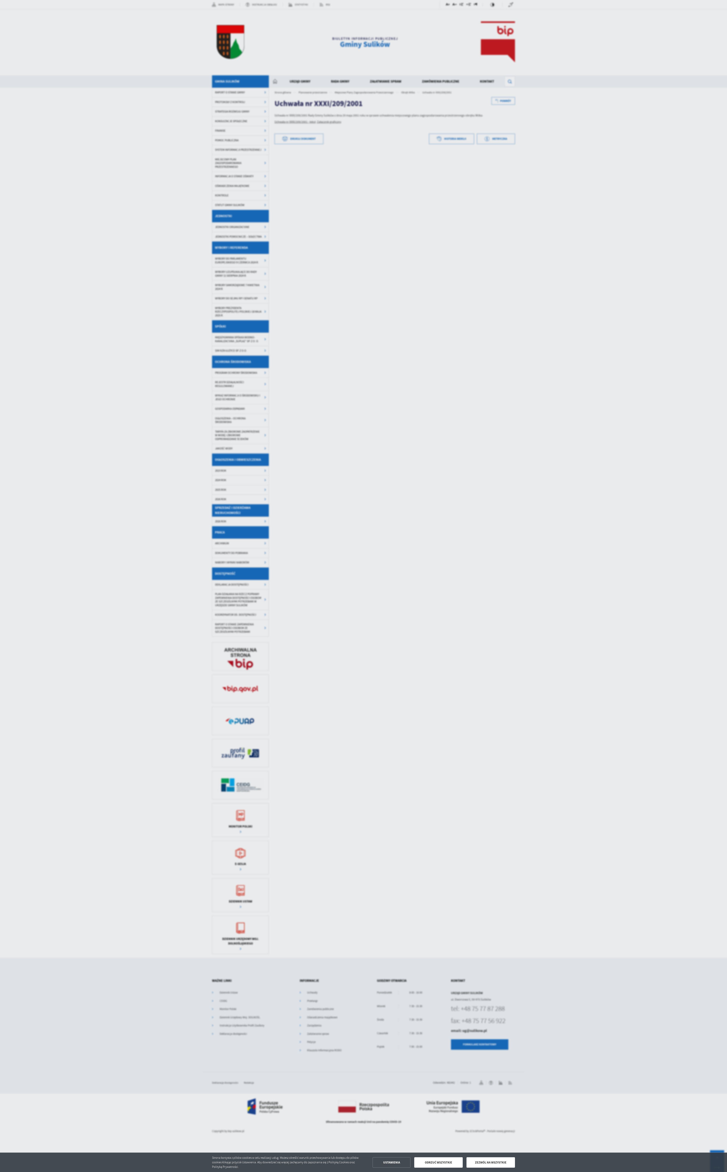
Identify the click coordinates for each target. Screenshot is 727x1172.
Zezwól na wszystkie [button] (490, 1162)
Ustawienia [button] (391, 1162)
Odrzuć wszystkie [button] (438, 1162)
